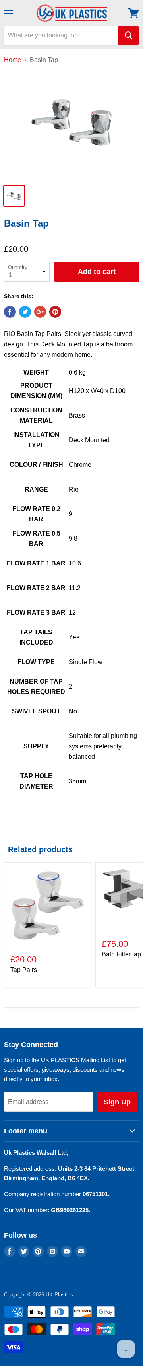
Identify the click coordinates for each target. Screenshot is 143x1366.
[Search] (128, 35)
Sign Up (117, 1102)
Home (12, 59)
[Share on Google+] (40, 312)
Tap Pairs (23, 969)
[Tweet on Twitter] (25, 312)
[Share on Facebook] (10, 312)
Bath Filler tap (121, 954)
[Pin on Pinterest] (55, 312)
